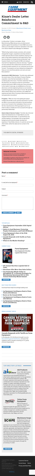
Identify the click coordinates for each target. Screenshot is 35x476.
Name (4, 176)
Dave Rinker (12, 141)
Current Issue (22, 463)
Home (29, 463)
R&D (17, 146)
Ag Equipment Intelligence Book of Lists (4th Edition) (17, 298)
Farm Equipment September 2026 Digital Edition (17, 226)
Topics (6, 2)
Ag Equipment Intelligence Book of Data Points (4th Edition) (17, 292)
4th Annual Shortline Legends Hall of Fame (16, 266)
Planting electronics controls (20, 144)
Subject (4, 189)
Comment (5, 195)
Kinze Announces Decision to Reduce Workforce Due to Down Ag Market (14, 154)
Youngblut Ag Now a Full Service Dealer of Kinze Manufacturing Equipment (16, 158)
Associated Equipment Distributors (11, 339)
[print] (8, 37)
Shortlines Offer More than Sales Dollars (17, 269)
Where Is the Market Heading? (14, 241)
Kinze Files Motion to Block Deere (13, 161)
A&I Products (22, 370)
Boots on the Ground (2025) (12, 295)
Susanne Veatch (24, 146)
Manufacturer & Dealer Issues (24, 28)
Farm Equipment (21, 249)
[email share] (4, 37)
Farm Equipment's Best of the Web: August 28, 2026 (15, 234)
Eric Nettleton (22, 141)
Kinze (13, 143)
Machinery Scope (24, 418)
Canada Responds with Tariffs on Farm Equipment (17, 237)
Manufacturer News (6, 30)
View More (6, 279)
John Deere (7, 143)
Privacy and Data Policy (25, 465)
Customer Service (23, 460)
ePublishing (11, 471)
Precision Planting (9, 146)
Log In (20, 2)
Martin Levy (7, 144)
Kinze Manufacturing (23, 143)
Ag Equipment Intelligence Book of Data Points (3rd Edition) (17, 301)
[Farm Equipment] (7, 256)
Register (26, 2)
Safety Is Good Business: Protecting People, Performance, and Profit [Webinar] (17, 230)
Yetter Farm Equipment (22, 400)
